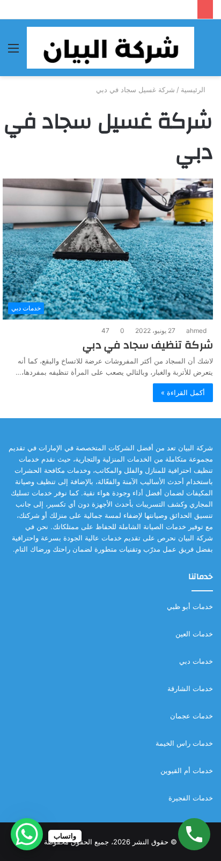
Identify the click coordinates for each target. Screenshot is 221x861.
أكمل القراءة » (183, 392)
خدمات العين (194, 633)
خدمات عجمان (191, 715)
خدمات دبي (196, 661)
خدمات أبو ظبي (190, 606)
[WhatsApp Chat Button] (27, 834)
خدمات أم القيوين (186, 770)
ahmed (196, 330)
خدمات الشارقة (190, 688)
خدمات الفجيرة (190, 797)
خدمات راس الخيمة (184, 743)
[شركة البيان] (110, 48)
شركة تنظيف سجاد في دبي (148, 345)
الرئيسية (194, 89)
